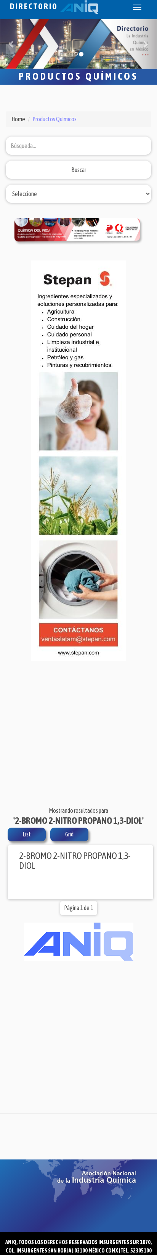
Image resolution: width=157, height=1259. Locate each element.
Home (18, 119)
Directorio (35, 6)
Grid (69, 834)
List (26, 834)
